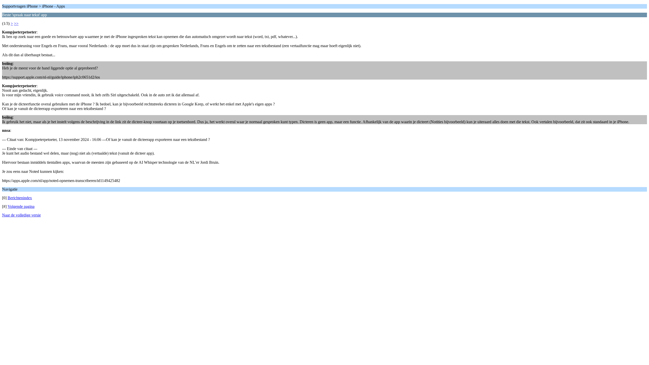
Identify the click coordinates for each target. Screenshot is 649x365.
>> (16, 23)
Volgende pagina (21, 206)
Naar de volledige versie (21, 215)
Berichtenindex (20, 198)
